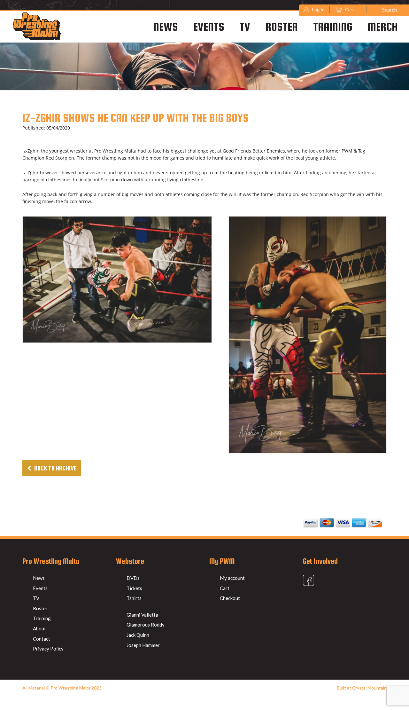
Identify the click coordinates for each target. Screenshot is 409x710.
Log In (318, 9)
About (39, 628)
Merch (382, 26)
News (165, 26)
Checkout (230, 598)
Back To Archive (54, 468)
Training (332, 26)
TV (245, 26)
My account (232, 578)
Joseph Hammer (143, 645)
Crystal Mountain (369, 687)
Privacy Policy (48, 648)
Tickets (134, 588)
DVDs (133, 578)
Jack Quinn (138, 635)
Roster (282, 26)
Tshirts (134, 598)
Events (208, 26)
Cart (350, 9)
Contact (41, 639)
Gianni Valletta (142, 615)
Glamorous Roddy (146, 624)
